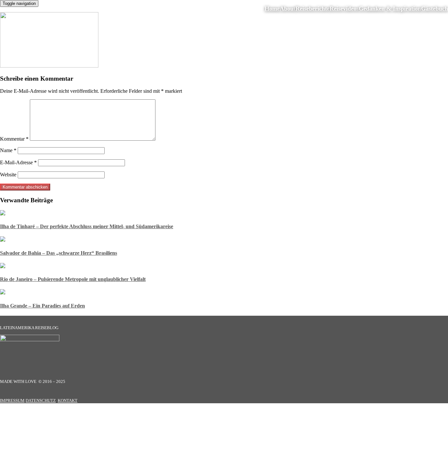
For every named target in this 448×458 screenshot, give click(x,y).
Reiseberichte (312, 8)
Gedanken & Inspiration (390, 8)
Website (8, 174)
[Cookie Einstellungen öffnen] (49, 455)
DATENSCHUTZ (41, 400)
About (287, 8)
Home (272, 8)
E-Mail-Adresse (18, 162)
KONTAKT (67, 400)
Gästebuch (434, 8)
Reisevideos (344, 8)
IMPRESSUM (12, 400)
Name (8, 150)
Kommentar (14, 139)
